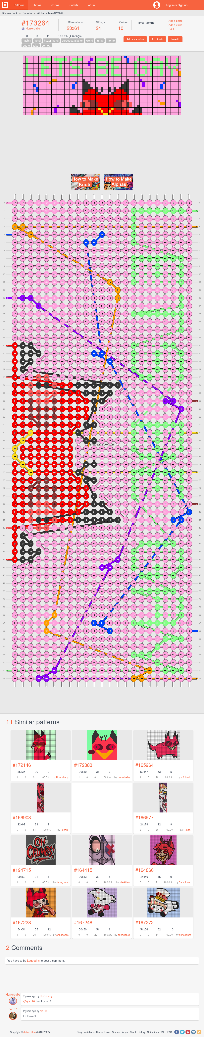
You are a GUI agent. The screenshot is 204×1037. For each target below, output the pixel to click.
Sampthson (185, 882)
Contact (116, 1032)
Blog (79, 1032)
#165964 (144, 764)
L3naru (65, 829)
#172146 (22, 764)
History (141, 1032)
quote (26, 45)
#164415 (83, 869)
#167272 (144, 922)
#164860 (144, 869)
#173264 (35, 22)
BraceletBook (10, 13)
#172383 (83, 764)
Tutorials (72, 5)
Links (107, 1032)
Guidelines (153, 1032)
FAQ (169, 1032)
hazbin (27, 40)
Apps (125, 1032)
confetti (46, 45)
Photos (36, 5)
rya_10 (13, 1009)
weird (89, 40)
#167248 (83, 922)
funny (99, 40)
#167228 (22, 922)
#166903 (22, 817)
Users (99, 1032)
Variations (89, 1032)
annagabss (62, 934)
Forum (90, 5)
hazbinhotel (51, 40)
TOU (163, 1032)
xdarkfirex (124, 882)
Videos (55, 5)
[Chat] (199, 5)
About (132, 1032)
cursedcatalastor (72, 40)
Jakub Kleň (30, 1032)
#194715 (22, 869)
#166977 (144, 817)
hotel (37, 40)
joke (35, 45)
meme (111, 40)
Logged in (33, 960)
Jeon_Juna (62, 882)
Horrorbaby (33, 28)
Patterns (19, 5)
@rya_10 (29, 1001)
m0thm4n (186, 777)
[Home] (5, 5)
